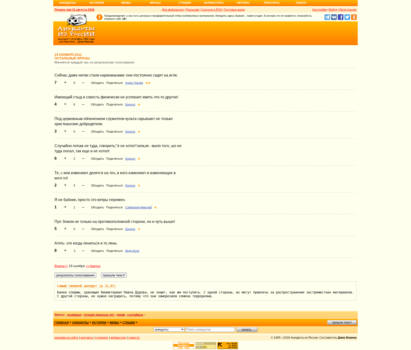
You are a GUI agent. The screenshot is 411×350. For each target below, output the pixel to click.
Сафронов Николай (138, 207)
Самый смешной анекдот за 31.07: (86, 286)
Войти (333, 9)
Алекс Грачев (134, 83)
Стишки (184, 3)
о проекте (101, 337)
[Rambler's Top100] (183, 345)
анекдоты (80, 322)
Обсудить (97, 83)
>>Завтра (93, 266)
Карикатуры (214, 3)
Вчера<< (61, 266)
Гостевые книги (234, 9)
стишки (128, 322)
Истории (97, 3)
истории (99, 322)
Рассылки (192, 9)
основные (74, 314)
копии (121, 314)
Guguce (130, 104)
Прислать (272, 3)
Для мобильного (173, 9)
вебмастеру (119, 337)
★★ (148, 83)
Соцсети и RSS (211, 9)
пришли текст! (342, 322)
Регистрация (348, 9)
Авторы (243, 3)
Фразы (155, 3)
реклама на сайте (66, 337)
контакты (87, 337)
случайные (135, 314)
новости (134, 337)
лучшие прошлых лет (99, 314)
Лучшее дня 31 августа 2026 (74, 9)
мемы (114, 322)
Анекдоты (67, 3)
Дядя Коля (132, 251)
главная (61, 322)
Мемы (126, 3)
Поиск (301, 3)
